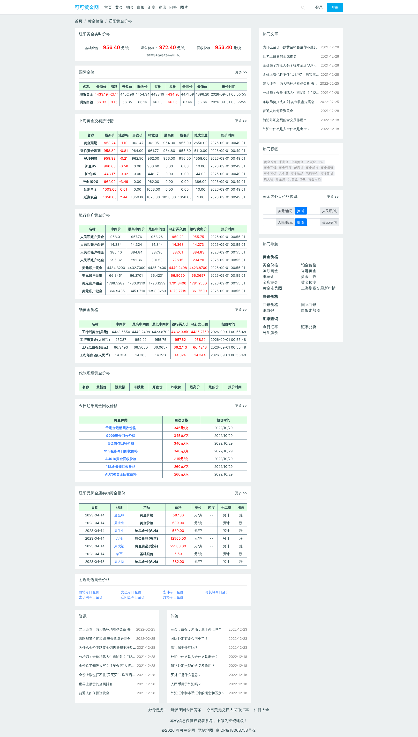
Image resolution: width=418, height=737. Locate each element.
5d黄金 (293, 179)
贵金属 (280, 179)
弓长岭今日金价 (217, 592)
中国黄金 (297, 162)
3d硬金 (311, 162)
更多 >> (241, 72)
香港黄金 (308, 270)
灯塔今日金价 (173, 597)
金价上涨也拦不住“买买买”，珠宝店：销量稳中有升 (107, 675)
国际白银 (308, 304)
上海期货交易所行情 (318, 288)
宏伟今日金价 (173, 592)
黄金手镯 (270, 168)
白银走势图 (310, 310)
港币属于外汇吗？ (184, 647)
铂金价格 (308, 264)
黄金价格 (95, 21)
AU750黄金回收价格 (121, 474)
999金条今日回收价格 (121, 451)
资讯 (162, 7)
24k (303, 179)
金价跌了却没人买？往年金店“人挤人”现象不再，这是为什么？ (107, 665)
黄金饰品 (297, 173)
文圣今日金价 (131, 592)
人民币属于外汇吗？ (186, 684)
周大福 (119, 546)
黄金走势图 (272, 288)
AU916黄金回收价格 (120, 459)
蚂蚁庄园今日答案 (186, 709)
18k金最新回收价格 (120, 466)
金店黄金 (270, 282)
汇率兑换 (308, 326)
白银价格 (270, 304)
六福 (119, 538)
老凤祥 (298, 168)
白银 (141, 7)
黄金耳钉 (270, 173)
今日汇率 (270, 326)
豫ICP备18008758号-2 (236, 730)
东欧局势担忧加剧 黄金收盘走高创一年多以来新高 (107, 638)
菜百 (119, 554)
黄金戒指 (312, 168)
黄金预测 (308, 282)
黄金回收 (308, 276)
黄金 (119, 7)
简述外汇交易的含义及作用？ (193, 665)
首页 (108, 7)
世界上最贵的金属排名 (96, 684)
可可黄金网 (87, 7)
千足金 (283, 162)
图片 (184, 7)
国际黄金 (270, 270)
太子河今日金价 (91, 597)
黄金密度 (285, 168)
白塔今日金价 (89, 592)
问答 (173, 7)
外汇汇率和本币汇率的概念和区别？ (198, 693)
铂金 (130, 7)
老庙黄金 (312, 173)
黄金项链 (327, 168)
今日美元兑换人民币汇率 (227, 709)
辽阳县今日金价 (133, 597)
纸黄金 (268, 276)
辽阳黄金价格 (120, 21)
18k (320, 162)
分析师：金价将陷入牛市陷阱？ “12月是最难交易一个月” (107, 657)
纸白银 (268, 310)
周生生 (119, 523)
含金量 (283, 173)
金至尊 (119, 515)
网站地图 (205, 730)
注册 (335, 7)
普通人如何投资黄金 (94, 693)
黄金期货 (327, 173)
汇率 (152, 7)
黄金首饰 (270, 162)
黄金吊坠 (314, 179)
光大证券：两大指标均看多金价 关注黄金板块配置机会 (107, 629)
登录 (319, 7)
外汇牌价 (270, 332)
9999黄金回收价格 (120, 435)
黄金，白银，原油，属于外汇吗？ (196, 629)
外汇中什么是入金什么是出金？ (194, 657)
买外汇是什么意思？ (186, 675)
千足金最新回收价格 (120, 428)
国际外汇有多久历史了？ (189, 638)
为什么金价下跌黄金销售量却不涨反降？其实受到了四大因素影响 (107, 647)
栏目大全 (261, 709)
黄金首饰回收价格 (120, 443)
